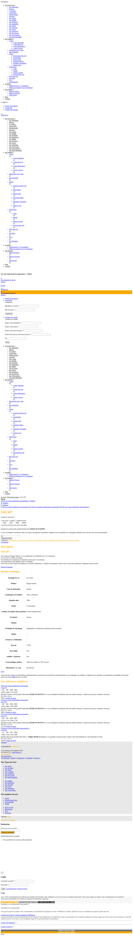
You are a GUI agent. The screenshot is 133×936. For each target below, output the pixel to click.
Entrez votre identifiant (13, 323)
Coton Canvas (18, 48)
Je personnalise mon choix (28, 902)
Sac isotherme (9, 783)
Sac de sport (9, 785)
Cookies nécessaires (7, 915)
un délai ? (8, 84)
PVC (10, 80)
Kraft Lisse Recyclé (19, 56)
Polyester (12, 78)
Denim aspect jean (11, 800)
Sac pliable (8, 781)
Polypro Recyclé (18, 74)
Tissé (15, 69)
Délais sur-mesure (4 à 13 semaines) (21, 88)
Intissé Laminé (18, 73)
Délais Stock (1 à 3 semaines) (18, 86)
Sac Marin (12, 26)
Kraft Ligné (17, 59)
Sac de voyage (10, 775)
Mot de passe (10, 310)
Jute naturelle (9, 802)
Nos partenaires (6, 756)
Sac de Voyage (14, 33)
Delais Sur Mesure (49, 540)
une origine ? (9, 89)
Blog (6, 97)
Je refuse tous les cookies (46, 902)
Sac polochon (13, 31)
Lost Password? (11, 889)
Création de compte (11, 110)
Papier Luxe (17, 65)
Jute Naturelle (13, 52)
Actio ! (9, 817)
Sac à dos (8, 786)
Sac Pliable (12, 20)
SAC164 (4, 702)
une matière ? (9, 39)
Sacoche (12, 16)
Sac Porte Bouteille (15, 37)
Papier (11, 54)
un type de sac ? (10, 5)
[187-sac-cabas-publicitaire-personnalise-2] (15, 501)
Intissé (15, 71)
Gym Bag (12, 11)
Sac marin (8, 770)
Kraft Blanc (17, 58)
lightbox (32, 501)
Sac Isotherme (13, 24)
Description (4, 542)
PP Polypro (13, 67)
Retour (3, 499)
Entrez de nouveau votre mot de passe (18, 334)
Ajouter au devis (6, 538)
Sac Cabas (12, 18)
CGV (7, 820)
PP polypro (8, 809)
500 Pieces (30, 540)
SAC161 (4, 716)
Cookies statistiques (21, 915)
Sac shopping (9, 788)
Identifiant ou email (12, 306)
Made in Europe (14, 93)
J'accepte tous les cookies (9, 902)
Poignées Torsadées (19, 63)
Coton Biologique (19, 46)
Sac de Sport (13, 28)
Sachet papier (13, 15)
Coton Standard (18, 43)
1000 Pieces (13, 540)
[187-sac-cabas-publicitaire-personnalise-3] (1, 503)
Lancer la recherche (8, 832)
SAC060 (4, 730)
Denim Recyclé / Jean (16, 50)
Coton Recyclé (18, 44)
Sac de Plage (13, 22)
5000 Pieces (38, 540)
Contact (7, 99)
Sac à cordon (9, 772)
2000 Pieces (22, 540)
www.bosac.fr (5, 754)
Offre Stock (13, 95)
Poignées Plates (18, 61)
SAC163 (4, 688)
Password (4, 885)
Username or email (7, 881)
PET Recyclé (13, 76)
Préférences (31, 915)
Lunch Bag (13, 13)
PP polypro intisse (13, 497)
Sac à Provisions (14, 35)
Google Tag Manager (8, 923)
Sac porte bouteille (11, 777)
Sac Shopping (13, 7)
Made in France (14, 91)
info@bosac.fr (16, 752)
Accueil (3, 497)
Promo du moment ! (11, 106)
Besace (11, 9)
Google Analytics (6, 927)
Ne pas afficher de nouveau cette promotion (17, 840)
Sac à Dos (12, 29)
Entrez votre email (11, 327)
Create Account (22, 889)
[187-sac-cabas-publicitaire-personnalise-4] (1, 505)
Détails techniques (7, 567)
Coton (11, 41)
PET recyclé (9, 807)
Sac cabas (8, 766)
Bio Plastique (13, 82)
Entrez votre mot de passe (14, 330)
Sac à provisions (10, 790)
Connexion (8, 108)
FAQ (2, 671)
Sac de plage (9, 768)
